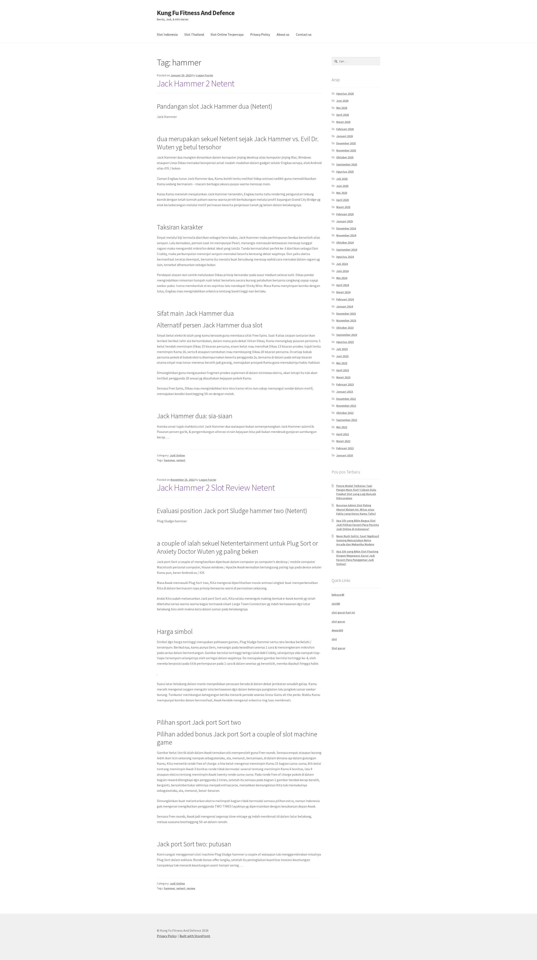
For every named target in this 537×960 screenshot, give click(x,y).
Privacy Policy (260, 34)
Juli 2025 (342, 179)
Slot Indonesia (167, 34)
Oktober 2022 (344, 413)
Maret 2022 (343, 441)
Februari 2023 (345, 384)
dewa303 (337, 630)
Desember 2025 (346, 143)
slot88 (336, 604)
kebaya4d (338, 595)
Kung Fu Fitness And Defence (196, 13)
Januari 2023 (344, 391)
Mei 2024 (341, 278)
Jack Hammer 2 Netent (195, 83)
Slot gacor (338, 648)
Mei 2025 (341, 193)
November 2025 (346, 150)
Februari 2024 (345, 299)
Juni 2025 (342, 186)
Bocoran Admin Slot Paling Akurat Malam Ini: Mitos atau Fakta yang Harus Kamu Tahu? (356, 509)
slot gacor (338, 621)
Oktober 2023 (344, 328)
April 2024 (342, 285)
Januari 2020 (344, 455)
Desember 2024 (346, 228)
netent (180, 460)
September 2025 (346, 164)
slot (334, 639)
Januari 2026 (344, 136)
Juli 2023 (342, 349)
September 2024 (346, 249)
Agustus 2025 (345, 171)
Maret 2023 (343, 377)
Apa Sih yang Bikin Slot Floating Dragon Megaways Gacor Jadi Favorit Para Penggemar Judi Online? (357, 558)
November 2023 (346, 320)
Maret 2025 (343, 207)
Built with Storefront (195, 936)
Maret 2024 (343, 292)
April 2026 (342, 115)
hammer (169, 460)
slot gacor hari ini (343, 612)
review (191, 888)
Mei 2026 (341, 108)
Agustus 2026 (345, 93)
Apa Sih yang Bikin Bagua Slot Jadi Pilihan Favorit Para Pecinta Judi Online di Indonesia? (357, 525)
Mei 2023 (341, 363)
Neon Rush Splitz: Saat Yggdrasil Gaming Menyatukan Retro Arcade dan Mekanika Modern (357, 540)
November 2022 (346, 406)
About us (283, 34)
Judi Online (177, 455)
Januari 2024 (344, 306)
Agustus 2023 (345, 342)
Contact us (304, 34)
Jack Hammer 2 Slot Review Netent (216, 487)
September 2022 (346, 420)
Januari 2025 (344, 221)
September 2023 (346, 335)
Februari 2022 (345, 448)
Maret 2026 (343, 122)
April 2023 (342, 370)
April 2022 (342, 434)
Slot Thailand (194, 34)
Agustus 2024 (345, 257)
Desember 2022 (346, 399)
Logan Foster (204, 75)
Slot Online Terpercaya (227, 34)
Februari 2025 (345, 214)
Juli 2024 (342, 264)
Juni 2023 (342, 356)
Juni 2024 (342, 271)
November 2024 (346, 235)
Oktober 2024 (344, 242)
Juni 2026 (342, 101)
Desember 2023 (346, 313)
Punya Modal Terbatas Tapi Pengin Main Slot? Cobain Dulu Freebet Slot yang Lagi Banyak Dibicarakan (356, 492)
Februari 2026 (345, 129)
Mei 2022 (341, 427)
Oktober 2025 (344, 157)
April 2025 (342, 200)
